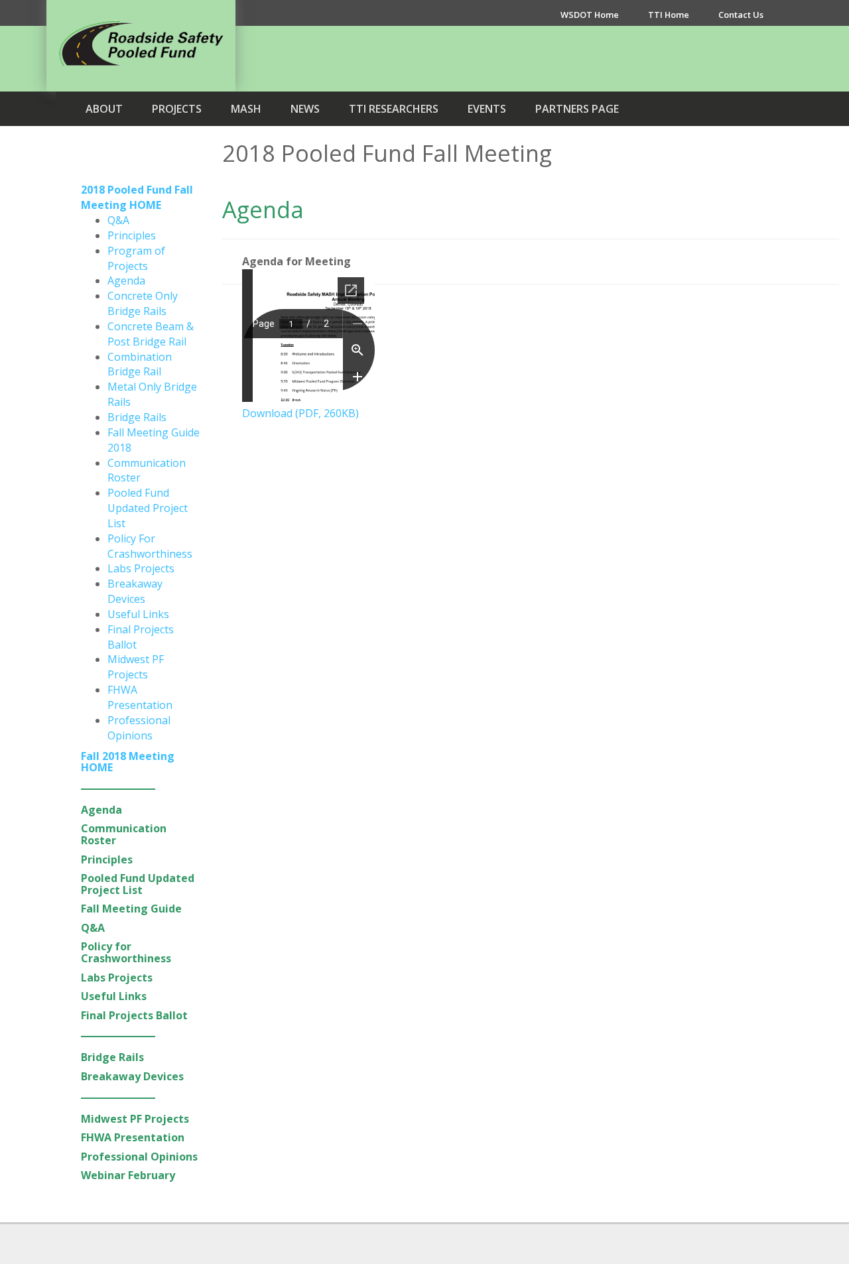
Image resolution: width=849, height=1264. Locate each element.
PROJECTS (177, 108)
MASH (246, 108)
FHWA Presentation (139, 697)
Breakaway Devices (135, 591)
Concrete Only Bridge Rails (142, 303)
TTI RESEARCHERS (393, 108)
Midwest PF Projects (135, 667)
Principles (131, 235)
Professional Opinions (138, 728)
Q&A (118, 220)
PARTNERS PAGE (577, 108)
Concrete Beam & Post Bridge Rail (150, 334)
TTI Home (668, 15)
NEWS (305, 108)
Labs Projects (140, 568)
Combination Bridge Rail (139, 364)
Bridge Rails (136, 417)
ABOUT (104, 108)
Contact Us (740, 15)
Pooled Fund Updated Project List (147, 508)
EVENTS (487, 108)
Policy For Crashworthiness (149, 546)
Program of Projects (136, 258)
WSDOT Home (589, 15)
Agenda (126, 280)
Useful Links (138, 614)
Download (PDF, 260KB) (300, 413)
